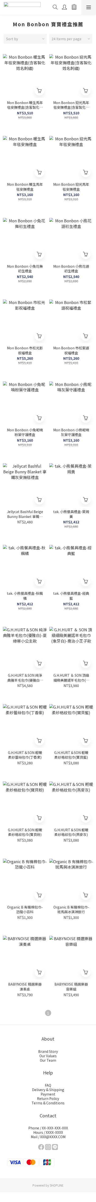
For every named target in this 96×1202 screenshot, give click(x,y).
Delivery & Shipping (48, 1089)
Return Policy (48, 1098)
